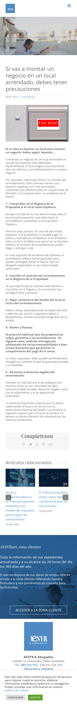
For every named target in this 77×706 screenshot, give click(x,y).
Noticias (31, 96)
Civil (23, 96)
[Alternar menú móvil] (69, 6)
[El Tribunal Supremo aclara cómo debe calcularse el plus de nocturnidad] (53, 477)
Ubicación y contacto (38, 668)
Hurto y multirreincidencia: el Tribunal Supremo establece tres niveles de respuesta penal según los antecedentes (20, 505)
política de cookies (16, 690)
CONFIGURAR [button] (15, 697)
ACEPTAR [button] (35, 697)
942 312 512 (29, 665)
